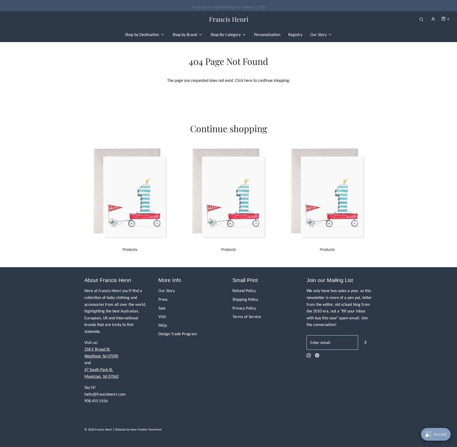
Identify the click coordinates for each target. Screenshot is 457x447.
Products (129, 249)
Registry (295, 34)
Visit (162, 316)
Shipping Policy (245, 299)
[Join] (365, 342)
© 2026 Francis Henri (98, 429)
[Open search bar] (421, 19)
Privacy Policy (244, 308)
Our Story (166, 290)
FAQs (162, 325)
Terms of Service (246, 316)
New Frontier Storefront (146, 429)
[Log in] (433, 19)
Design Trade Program (177, 333)
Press (162, 299)
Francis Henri (228, 19)
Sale (162, 308)
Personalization (267, 34)
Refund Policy (244, 290)
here (248, 80)
